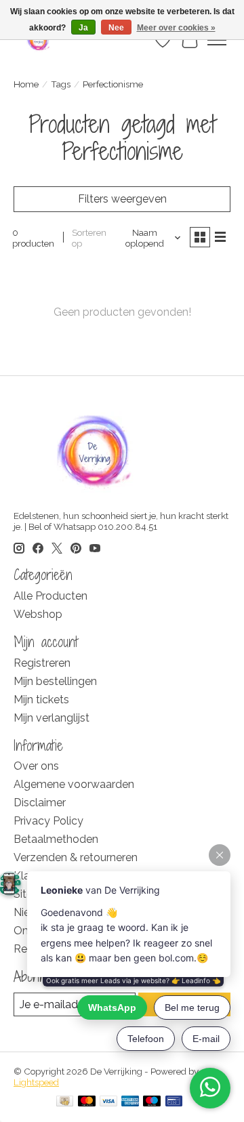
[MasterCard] (87, 1102)
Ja (83, 28)
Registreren (42, 663)
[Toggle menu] (216, 40)
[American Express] (130, 1102)
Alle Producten (50, 595)
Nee (116, 28)
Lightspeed (36, 1082)
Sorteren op (89, 238)
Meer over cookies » (176, 28)
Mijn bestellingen (55, 681)
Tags (60, 84)
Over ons (36, 766)
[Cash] (64, 1102)
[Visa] (108, 1102)
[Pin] (173, 1102)
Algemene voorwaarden (74, 784)
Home (26, 84)
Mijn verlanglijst (51, 717)
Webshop (38, 614)
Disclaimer (40, 802)
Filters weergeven (122, 198)
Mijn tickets (41, 699)
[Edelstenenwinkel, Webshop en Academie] (39, 40)
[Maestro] (152, 1102)
